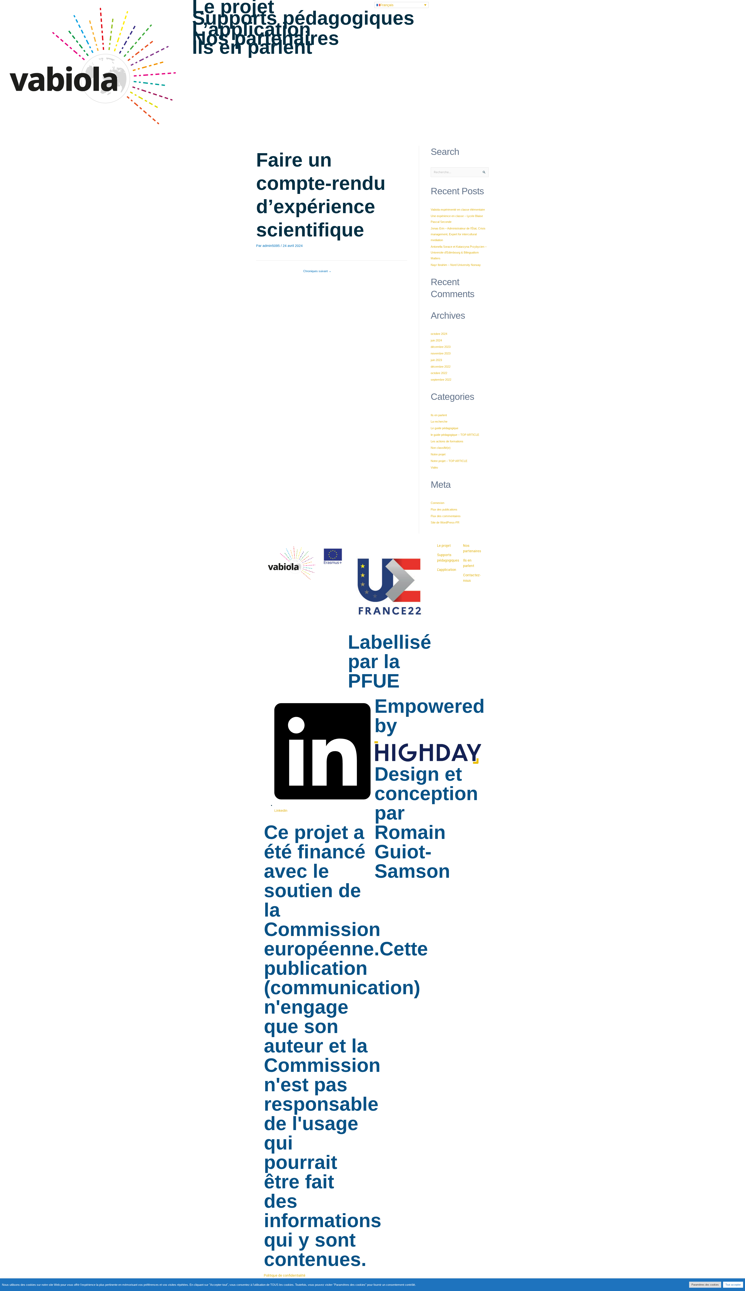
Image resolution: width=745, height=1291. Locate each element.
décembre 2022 (440, 366)
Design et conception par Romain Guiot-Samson (426, 822)
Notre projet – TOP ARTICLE (449, 461)
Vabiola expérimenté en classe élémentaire (458, 209)
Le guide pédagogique (444, 428)
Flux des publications (444, 509)
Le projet (233, 6)
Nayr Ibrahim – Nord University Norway (456, 265)
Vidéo (434, 467)
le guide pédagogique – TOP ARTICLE (455, 434)
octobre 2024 (439, 333)
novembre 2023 (440, 353)
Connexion (437, 502)
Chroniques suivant (317, 271)
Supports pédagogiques (303, 18)
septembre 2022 (441, 379)
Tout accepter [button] (733, 1284)
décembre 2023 (440, 346)
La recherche (439, 421)
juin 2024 (436, 340)
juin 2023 (436, 360)
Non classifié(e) (440, 447)
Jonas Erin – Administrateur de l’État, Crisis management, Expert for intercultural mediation (458, 234)
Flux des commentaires (446, 516)
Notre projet (438, 454)
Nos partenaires (265, 38)
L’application (251, 29)
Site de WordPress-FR (445, 522)
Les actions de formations (447, 441)
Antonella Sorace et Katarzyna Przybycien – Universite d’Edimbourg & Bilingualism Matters (459, 252)
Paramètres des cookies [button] (705, 1284)
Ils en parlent (252, 47)
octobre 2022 (439, 373)
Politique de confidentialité (284, 1275)
